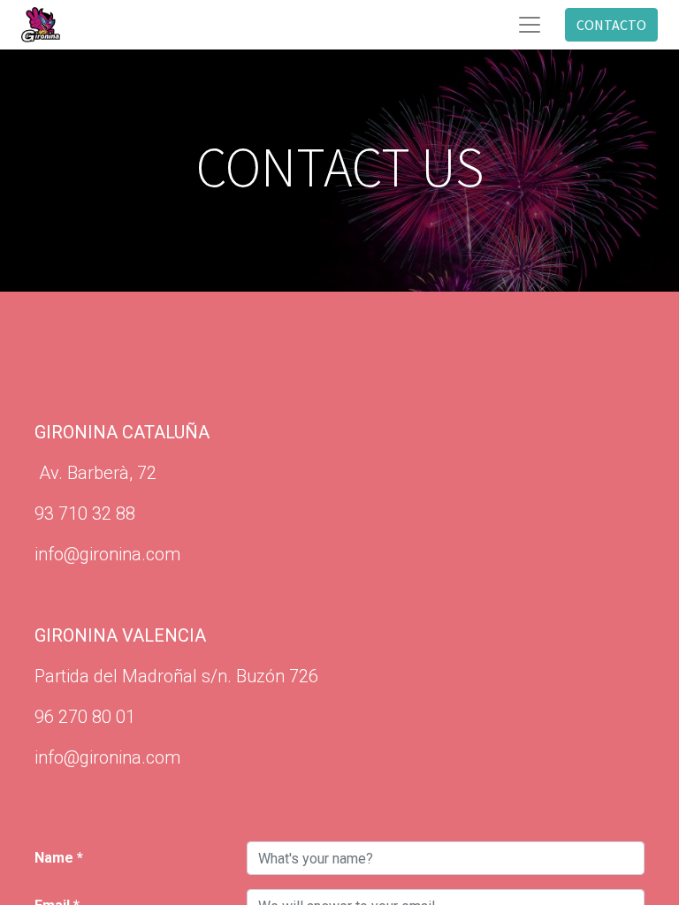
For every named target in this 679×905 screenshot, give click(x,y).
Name (53, 857)
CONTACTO (611, 25)
